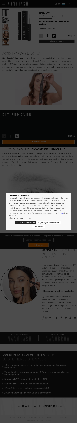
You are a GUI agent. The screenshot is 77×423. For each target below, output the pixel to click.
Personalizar (38, 227)
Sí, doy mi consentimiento (25, 223)
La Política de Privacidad (19, 196)
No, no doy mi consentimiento (49, 223)
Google (60, 213)
